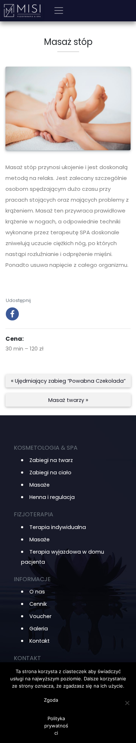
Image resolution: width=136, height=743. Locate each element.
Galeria (38, 628)
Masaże (39, 484)
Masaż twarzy (66, 400)
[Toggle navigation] (59, 10)
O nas (37, 591)
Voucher (40, 616)
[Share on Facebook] (12, 318)
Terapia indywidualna (57, 527)
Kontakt (39, 641)
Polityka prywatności (56, 725)
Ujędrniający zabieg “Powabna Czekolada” (70, 381)
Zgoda (51, 700)
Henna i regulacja (52, 497)
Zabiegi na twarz (51, 460)
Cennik (38, 604)
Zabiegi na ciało (50, 472)
